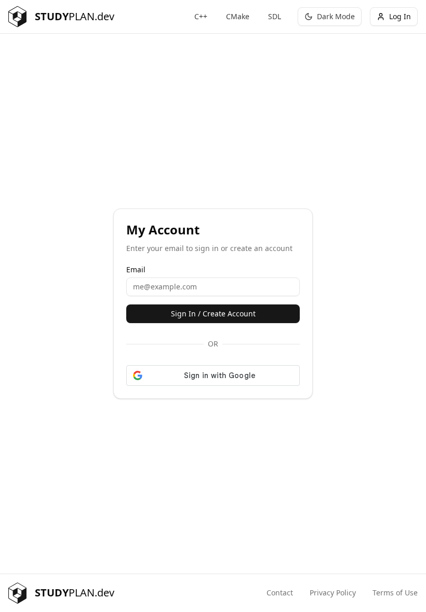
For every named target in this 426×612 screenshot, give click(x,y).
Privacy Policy (333, 592)
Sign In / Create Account (213, 313)
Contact (280, 592)
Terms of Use (395, 592)
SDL (274, 16)
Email (135, 269)
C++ (200, 16)
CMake (237, 16)
